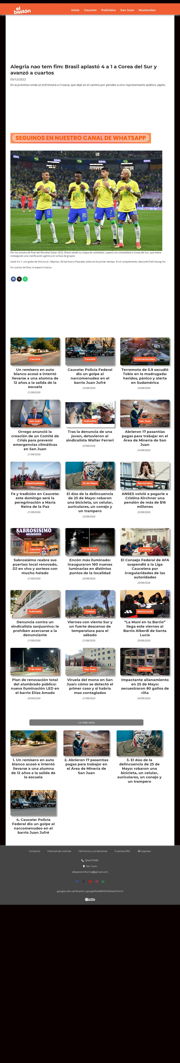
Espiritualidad (35, 483)
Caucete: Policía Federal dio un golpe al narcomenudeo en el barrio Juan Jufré (90, 376)
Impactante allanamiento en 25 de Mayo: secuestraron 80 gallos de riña (145, 686)
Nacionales (147, 10)
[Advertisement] (90, 39)
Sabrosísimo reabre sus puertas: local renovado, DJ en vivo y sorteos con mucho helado (35, 566)
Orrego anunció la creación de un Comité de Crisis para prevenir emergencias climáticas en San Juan (35, 440)
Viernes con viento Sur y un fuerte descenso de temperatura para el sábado (90, 628)
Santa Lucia (145, 611)
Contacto (34, 851)
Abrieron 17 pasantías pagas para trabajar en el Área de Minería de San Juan (145, 438)
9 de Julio (35, 669)
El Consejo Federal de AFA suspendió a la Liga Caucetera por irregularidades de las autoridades (145, 568)
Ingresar (145, 851)
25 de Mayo (90, 483)
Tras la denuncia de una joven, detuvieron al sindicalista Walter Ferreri (90, 436)
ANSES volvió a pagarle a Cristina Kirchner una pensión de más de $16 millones (145, 500)
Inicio (75, 10)
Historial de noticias (59, 851)
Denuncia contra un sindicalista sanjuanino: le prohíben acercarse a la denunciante (35, 628)
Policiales (108, 10)
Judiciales (90, 421)
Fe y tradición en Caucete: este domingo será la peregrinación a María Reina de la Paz (35, 500)
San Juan (127, 10)
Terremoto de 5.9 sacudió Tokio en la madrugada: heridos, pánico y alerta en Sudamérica (144, 376)
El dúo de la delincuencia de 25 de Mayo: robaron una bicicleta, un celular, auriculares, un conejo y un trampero (90, 502)
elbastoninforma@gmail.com (90, 872)
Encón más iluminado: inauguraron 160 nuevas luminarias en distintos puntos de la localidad (90, 566)
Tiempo (90, 611)
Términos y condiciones (92, 851)
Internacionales (145, 359)
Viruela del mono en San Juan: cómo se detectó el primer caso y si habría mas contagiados (90, 686)
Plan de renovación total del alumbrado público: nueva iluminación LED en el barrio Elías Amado (35, 686)
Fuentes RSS (122, 851)
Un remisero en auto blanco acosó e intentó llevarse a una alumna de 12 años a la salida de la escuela (35, 378)
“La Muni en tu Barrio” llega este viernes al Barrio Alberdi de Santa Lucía (144, 628)
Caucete (90, 10)
